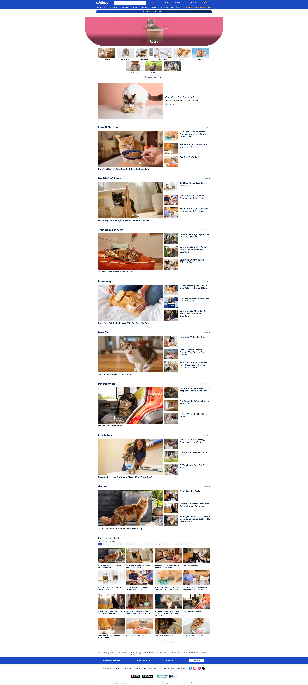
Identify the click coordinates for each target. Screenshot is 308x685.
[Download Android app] (147, 676)
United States (109, 668)
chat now (170, 660)
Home (99, 15)
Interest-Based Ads (145, 683)
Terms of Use (125, 683)
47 (166, 642)
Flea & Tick (181, 7)
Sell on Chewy (181, 668)
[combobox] (130, 3)
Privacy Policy (134, 683)
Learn (155, 668)
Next (173, 642)
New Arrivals (164, 7)
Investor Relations (127, 668)
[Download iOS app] (135, 676)
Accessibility (155, 683)
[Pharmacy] (162, 676)
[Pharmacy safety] (170, 676)
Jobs (144, 668)
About (117, 668)
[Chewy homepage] (102, 3)
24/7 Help (180, 3)
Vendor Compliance (183, 683)
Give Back (163, 668)
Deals (171, 7)
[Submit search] (144, 2)
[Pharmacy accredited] (174, 676)
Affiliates (137, 668)
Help (149, 668)
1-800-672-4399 (144, 660)
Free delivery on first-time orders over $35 (198, 7)
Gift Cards (171, 668)
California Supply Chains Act (168, 683)
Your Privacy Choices (198, 683)
